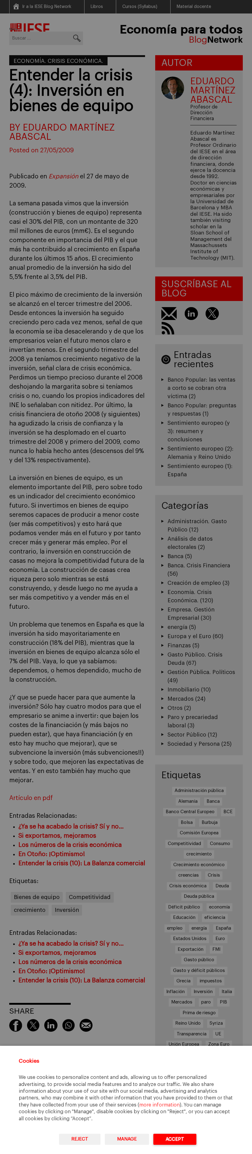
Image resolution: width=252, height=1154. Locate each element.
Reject (79, 1139)
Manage (127, 1139)
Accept (175, 1139)
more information (159, 1105)
